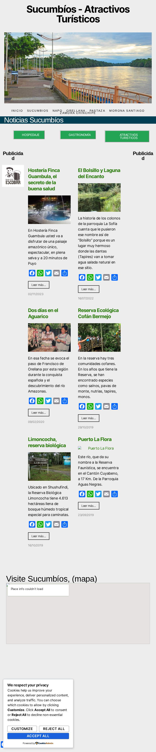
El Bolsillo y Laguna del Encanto (99, 173)
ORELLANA (75, 111)
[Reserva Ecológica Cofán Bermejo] (99, 337)
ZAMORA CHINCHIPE (78, 113)
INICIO (17, 111)
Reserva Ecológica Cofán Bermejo (98, 313)
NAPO (58, 111)
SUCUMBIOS (38, 111)
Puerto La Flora (95, 439)
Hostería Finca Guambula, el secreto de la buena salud (44, 179)
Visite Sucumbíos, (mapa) (51, 578)
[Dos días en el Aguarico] (49, 337)
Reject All (54, 729)
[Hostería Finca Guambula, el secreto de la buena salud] (49, 209)
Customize (22, 729)
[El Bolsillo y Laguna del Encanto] (99, 197)
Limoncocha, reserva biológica (47, 442)
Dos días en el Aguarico (43, 313)
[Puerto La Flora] (99, 448)
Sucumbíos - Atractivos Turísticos (77, 14)
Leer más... (38, 285)
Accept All (38, 736)
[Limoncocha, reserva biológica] (49, 466)
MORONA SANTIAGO (127, 111)
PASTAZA (97, 111)
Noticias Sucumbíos (33, 120)
